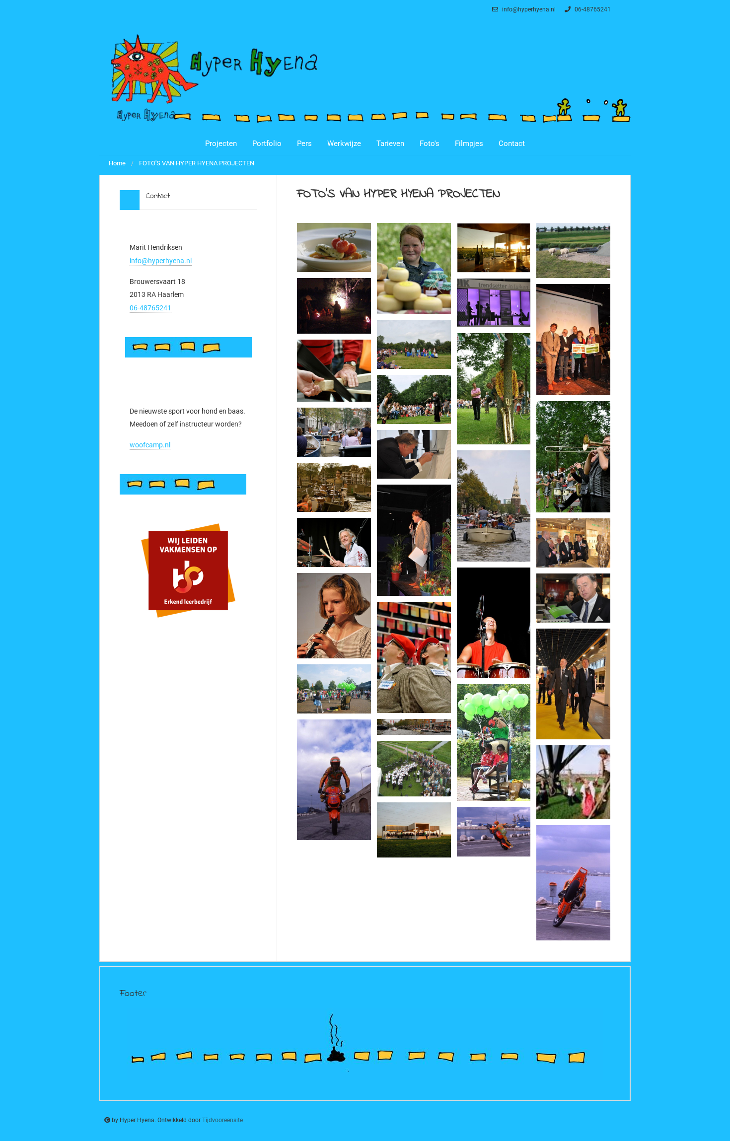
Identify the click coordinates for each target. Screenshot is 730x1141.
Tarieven (390, 143)
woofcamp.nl (150, 445)
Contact (512, 143)
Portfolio (267, 143)
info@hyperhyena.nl (528, 9)
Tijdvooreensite (222, 1120)
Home (117, 163)
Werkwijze (344, 143)
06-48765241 (592, 9)
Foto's (429, 143)
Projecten (221, 143)
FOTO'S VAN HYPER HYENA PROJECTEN (196, 163)
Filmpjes (469, 143)
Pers (304, 143)
